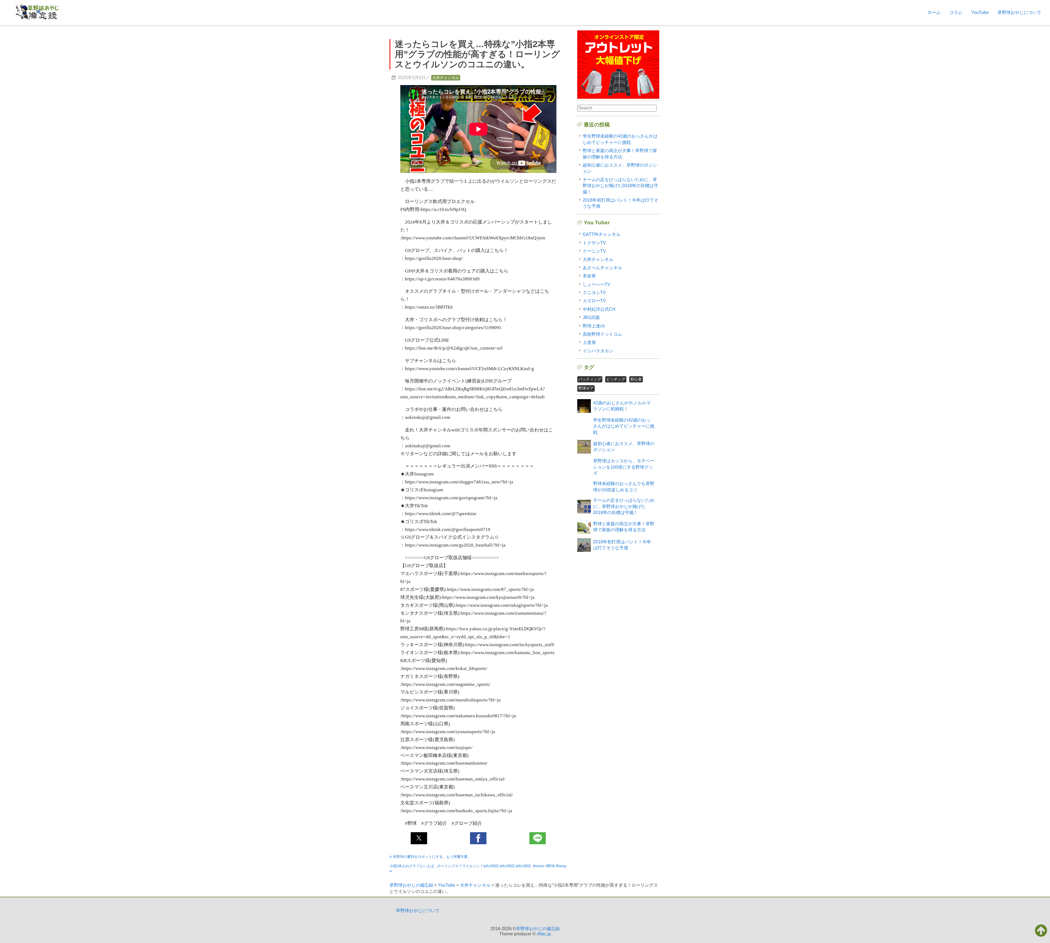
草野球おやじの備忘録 (538, 928)
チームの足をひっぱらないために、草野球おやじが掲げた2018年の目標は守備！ (620, 185)
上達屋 (589, 342)
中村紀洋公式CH (599, 309)
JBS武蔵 (591, 317)
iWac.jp (544, 934)
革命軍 (589, 276)
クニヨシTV (594, 292)
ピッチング (615, 379)
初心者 (636, 379)
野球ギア (586, 388)
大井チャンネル (445, 78)
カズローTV (594, 300)
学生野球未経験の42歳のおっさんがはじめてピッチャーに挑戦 (623, 426)
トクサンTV (594, 242)
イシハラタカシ (598, 351)
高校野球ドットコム (602, 334)
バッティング (589, 379)
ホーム (934, 12)
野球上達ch (594, 326)
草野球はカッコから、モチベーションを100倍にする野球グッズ (623, 467)
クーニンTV (594, 251)
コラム (955, 12)
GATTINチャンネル (601, 234)
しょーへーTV (596, 284)
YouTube (980, 12)
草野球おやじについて (1019, 12)
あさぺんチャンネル (602, 267)
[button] (419, 838)
